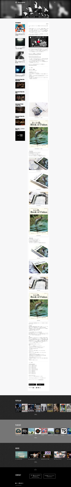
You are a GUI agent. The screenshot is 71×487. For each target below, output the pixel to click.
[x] (17, 483)
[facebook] (19, 483)
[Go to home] (20, 2)
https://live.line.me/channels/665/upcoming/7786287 (35, 54)
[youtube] (21, 483)
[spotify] (15, 483)
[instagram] (22, 483)
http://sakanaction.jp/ (40, 379)
